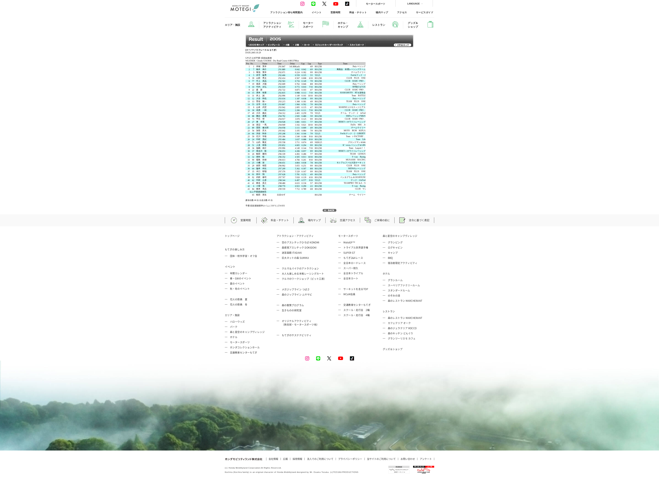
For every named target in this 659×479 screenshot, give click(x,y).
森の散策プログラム (293, 305)
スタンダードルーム (399, 290)
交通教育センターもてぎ (243, 352)
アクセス (402, 12)
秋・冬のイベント (240, 288)
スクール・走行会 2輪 (356, 310)
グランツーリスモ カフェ (402, 338)
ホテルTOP (241, 63)
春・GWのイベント (240, 278)
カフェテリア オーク (399, 323)
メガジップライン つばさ (296, 289)
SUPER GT (349, 252)
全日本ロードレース (354, 263)
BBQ (390, 257)
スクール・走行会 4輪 (356, 315)
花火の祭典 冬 (238, 304)
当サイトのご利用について (381, 459)
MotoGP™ (349, 242)
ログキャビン (395, 247)
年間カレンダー (238, 273)
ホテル (233, 337)
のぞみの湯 (394, 295)
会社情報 (273, 459)
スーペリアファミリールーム (404, 285)
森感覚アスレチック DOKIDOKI (299, 247)
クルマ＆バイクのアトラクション (300, 268)
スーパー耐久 (350, 268)
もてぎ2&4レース (353, 257)
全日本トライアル (353, 273)
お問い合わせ (408, 459)
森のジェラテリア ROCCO (402, 328)
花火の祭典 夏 (238, 299)
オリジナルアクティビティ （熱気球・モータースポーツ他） (300, 322)
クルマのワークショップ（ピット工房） (304, 278)
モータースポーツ (375, 4)
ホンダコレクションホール (245, 347)
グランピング (395, 242)
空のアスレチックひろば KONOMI (300, 242)
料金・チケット (358, 12)
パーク (233, 326)
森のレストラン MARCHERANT (405, 300)
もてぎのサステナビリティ (296, 335)
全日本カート (350, 278)
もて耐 (240, 138)
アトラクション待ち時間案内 (286, 12)
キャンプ (393, 252)
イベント (317, 12)
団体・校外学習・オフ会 (243, 256)
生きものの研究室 (292, 310)
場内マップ (382, 12)
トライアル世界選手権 (355, 247)
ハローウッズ (237, 321)
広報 (285, 459)
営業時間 (335, 12)
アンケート (426, 459)
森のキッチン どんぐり (400, 333)
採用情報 (297, 459)
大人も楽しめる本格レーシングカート (303, 273)
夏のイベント (237, 283)
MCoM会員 (349, 294)
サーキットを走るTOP (355, 289)
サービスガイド (424, 12)
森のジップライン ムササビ (297, 294)
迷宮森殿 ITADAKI (292, 252)
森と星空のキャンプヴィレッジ (247, 332)
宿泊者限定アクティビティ (403, 263)
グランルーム (395, 280)
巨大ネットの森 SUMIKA (295, 257)
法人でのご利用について (320, 459)
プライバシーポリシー (350, 459)
